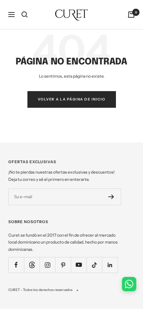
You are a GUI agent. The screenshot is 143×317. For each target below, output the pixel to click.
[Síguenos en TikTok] (94, 265)
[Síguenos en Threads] (32, 265)
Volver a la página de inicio (72, 99)
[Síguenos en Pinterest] (63, 265)
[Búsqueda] (25, 14)
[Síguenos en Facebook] (16, 265)
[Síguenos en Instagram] (47, 265)
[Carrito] (131, 14)
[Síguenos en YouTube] (78, 265)
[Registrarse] (111, 196)
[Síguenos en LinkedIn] (110, 265)
